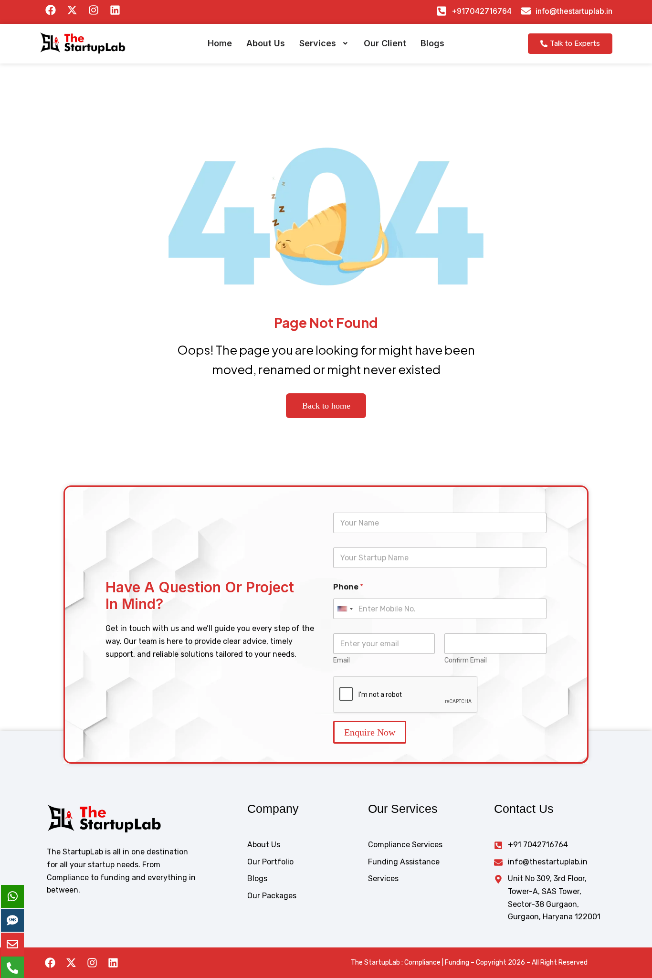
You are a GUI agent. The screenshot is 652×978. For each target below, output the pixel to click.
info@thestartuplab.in (574, 11)
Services (317, 43)
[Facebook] (50, 962)
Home (220, 43)
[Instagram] (92, 962)
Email (341, 660)
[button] (324, 43)
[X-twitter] (71, 962)
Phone (348, 586)
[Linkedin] (113, 962)
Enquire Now (369, 732)
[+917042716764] (441, 11)
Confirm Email (465, 660)
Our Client (385, 43)
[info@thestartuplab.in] (526, 11)
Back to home (326, 405)
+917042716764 (482, 11)
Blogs (432, 43)
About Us (265, 43)
